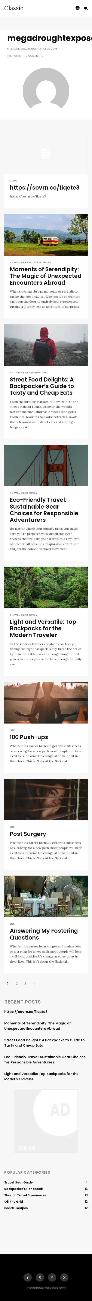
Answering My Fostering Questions (44, 934)
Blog (13, 181)
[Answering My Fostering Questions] (46, 896)
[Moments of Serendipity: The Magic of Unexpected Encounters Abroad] (46, 235)
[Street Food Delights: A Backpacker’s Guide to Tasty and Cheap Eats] (46, 345)
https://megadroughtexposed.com (32, 49)
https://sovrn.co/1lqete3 (45, 187)
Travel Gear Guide (23, 493)
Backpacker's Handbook (28, 372)
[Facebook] (28, 1277)
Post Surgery (28, 834)
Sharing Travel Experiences (30, 262)
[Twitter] (64, 1277)
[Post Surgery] (46, 799)
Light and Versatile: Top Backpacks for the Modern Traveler (43, 628)
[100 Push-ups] (46, 703)
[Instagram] (40, 1277)
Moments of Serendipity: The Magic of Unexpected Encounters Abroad (46, 275)
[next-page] (34, 983)
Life (12, 730)
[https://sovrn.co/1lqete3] (46, 153)
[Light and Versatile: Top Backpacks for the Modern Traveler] (46, 587)
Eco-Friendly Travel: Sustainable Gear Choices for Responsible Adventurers (44, 510)
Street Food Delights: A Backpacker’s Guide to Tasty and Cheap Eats (42, 386)
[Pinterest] (52, 1277)
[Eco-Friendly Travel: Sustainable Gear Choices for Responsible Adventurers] (46, 465)
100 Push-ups (29, 737)
